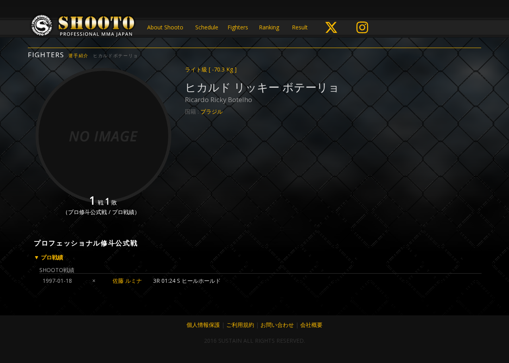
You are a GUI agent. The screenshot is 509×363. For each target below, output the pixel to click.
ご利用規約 (240, 324)
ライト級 (211, 69)
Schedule (206, 27)
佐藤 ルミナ (127, 280)
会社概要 (311, 324)
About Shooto (165, 27)
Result (300, 27)
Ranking (269, 27)
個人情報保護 (203, 324)
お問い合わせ (277, 324)
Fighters (237, 27)
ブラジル (211, 111)
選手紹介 (78, 55)
